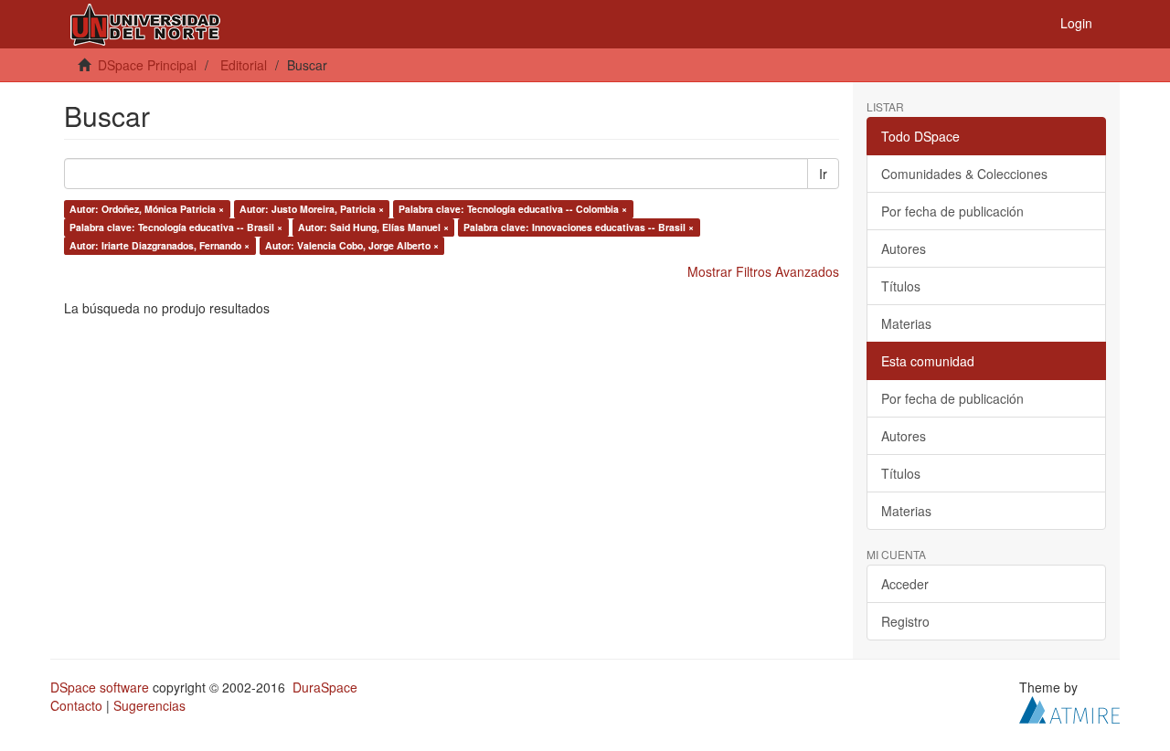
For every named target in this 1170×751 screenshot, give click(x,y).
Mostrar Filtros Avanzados (763, 271)
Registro (905, 621)
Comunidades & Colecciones (964, 173)
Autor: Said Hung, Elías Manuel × (373, 227)
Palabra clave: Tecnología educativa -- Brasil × (175, 227)
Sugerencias (149, 705)
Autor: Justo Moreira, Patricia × (311, 209)
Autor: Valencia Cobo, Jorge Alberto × (352, 245)
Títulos (900, 286)
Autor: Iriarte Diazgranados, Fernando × (159, 245)
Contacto (76, 705)
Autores (903, 248)
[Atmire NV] (1069, 708)
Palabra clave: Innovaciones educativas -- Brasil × (578, 227)
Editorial (243, 65)
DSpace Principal (147, 65)
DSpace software (99, 687)
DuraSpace (324, 687)
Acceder (905, 584)
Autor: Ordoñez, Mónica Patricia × (146, 209)
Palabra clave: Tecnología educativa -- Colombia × (513, 209)
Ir (823, 173)
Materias (906, 323)
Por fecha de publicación (952, 211)
